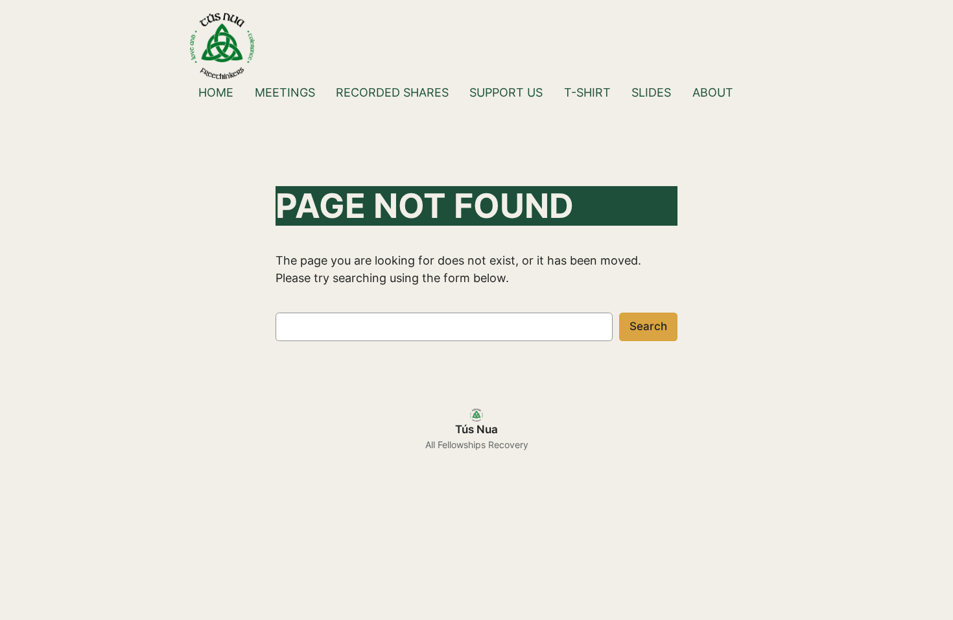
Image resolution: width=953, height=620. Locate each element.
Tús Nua (476, 429)
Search (648, 326)
